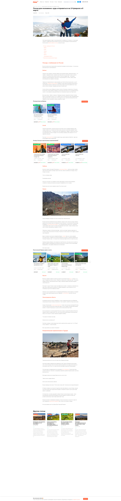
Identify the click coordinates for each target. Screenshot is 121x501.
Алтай (45, 49)
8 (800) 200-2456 (85, 1)
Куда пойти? (39, 6)
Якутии (70, 278)
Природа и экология (65, 414)
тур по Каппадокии (65, 369)
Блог (36, 6)
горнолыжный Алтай (49, 137)
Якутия (45, 54)
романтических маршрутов (54, 401)
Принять (85, 498)
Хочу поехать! (84, 101)
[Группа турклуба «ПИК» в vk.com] (80, 2)
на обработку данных (76, 499)
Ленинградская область (48, 56)
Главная (34, 6)
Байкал (45, 47)
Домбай (64, 236)
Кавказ (45, 52)
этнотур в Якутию (65, 293)
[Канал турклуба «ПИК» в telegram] (78, 2)
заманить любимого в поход (53, 42)
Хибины (45, 51)
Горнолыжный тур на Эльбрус (53, 224)
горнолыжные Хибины (63, 169)
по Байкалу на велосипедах (52, 83)
